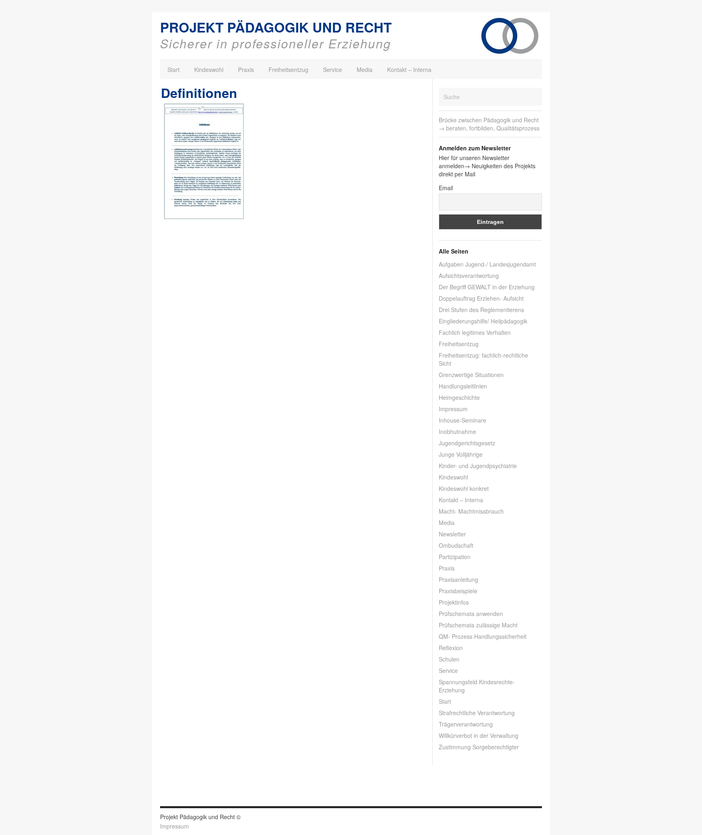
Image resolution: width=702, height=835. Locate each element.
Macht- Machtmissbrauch (471, 511)
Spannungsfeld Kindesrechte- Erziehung (477, 686)
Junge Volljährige (461, 454)
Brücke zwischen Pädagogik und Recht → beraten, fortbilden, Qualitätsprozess (489, 124)
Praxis (246, 69)
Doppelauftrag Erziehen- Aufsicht (481, 298)
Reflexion (451, 648)
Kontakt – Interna (409, 69)
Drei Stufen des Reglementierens (481, 310)
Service (332, 69)
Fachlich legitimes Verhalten (475, 332)
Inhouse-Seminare (462, 420)
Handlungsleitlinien (463, 386)
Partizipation (454, 557)
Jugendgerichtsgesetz (467, 443)
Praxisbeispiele (458, 591)
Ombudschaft (456, 545)
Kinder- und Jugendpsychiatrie (478, 466)
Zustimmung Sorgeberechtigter (479, 747)
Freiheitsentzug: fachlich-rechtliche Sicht (483, 359)
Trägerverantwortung (466, 724)
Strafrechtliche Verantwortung (477, 713)
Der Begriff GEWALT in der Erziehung (487, 287)
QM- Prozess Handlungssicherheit (482, 636)
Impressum (453, 409)
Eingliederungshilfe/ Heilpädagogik (483, 321)
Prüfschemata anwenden (471, 613)
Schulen (449, 659)
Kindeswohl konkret (464, 488)
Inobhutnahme (457, 431)
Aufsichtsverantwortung (469, 275)
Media (365, 69)
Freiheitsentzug (288, 69)
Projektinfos (454, 602)
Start (173, 69)
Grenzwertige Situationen (471, 375)
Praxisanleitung (458, 579)
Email (446, 188)
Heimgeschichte (459, 397)
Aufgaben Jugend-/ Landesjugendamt (487, 264)
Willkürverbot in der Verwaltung (478, 735)
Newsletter (452, 534)
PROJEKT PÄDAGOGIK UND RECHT (276, 27)
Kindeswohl (208, 69)
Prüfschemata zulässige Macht (478, 625)
